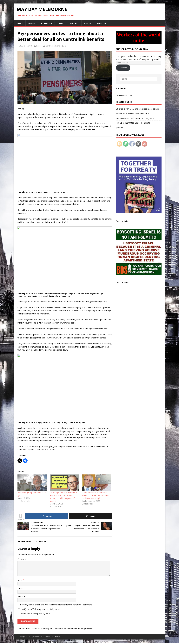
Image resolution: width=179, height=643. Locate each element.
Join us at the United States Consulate (133, 122)
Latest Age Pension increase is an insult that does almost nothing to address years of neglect (63, 496)
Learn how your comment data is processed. (73, 628)
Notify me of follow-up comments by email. (40, 609)
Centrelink (50, 46)
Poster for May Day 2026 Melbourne (132, 113)
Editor (38, 46)
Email (19, 588)
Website (21, 596)
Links (60, 23)
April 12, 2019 (26, 46)
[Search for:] (138, 79)
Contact (74, 23)
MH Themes (55, 637)
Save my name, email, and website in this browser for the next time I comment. (56, 604)
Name (20, 580)
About (31, 23)
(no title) (119, 127)
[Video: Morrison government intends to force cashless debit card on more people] (96, 482)
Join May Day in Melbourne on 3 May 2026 (135, 118)
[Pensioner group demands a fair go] (32, 482)
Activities (46, 23)
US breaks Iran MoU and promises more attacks (138, 109)
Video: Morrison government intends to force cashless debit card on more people (96, 495)
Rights (58, 46)
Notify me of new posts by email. (36, 613)
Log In (87, 23)
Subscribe (123, 67)
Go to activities (122, 221)
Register (101, 23)
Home (20, 23)
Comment (22, 559)
